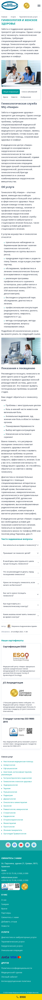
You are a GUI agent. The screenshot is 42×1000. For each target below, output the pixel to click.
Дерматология (8, 799)
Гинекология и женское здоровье (16, 781)
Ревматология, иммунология (14, 809)
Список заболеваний (29, 92)
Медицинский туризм (11, 972)
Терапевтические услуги (13, 941)
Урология (6, 806)
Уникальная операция (12, 950)
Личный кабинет (9, 976)
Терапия (5, 788)
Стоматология (8, 813)
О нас (4, 900)
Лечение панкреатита (11, 830)
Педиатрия (7, 795)
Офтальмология (9, 768)
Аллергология (8, 765)
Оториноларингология (12, 820)
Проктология (8, 826)
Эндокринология (9, 785)
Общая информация (10, 92)
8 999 (25, 873)
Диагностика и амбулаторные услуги (19, 937)
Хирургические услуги (12, 946)
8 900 (19, 873)
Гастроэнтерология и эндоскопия (16, 778)
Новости (14, 97)
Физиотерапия (8, 823)
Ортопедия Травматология (13, 833)
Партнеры (6, 913)
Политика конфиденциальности (16, 968)
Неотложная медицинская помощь (17, 761)
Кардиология (8, 816)
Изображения (26, 97)
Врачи (5, 97)
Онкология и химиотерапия (14, 802)
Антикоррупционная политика (16, 981)
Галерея (5, 904)
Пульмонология (9, 792)
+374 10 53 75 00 (8, 873)
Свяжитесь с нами (10, 917)
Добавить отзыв (9, 921)
